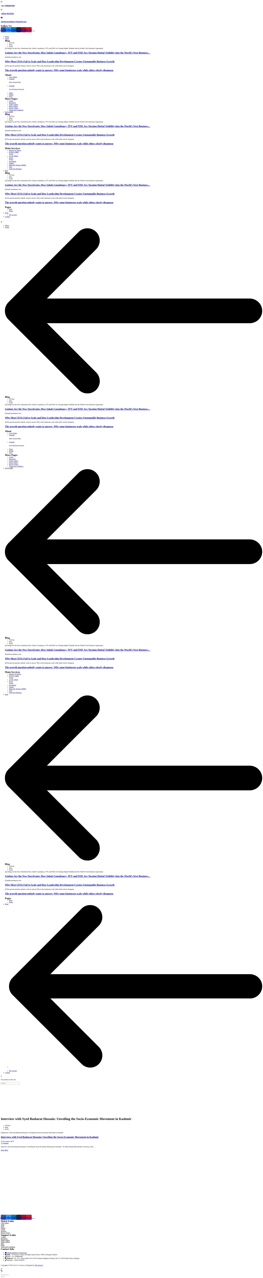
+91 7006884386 (8, 6)
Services (9, 468)
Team (11, 93)
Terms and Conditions (16, 110)
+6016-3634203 (7, 14)
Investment (12, 161)
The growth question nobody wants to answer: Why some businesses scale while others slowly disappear (59, 70)
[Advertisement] (131, 1100)
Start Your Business (15, 169)
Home (7, 225)
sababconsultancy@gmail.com (13, 22)
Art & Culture (13, 156)
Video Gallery (13, 104)
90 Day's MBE (14, 152)
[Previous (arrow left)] (1, 1276)
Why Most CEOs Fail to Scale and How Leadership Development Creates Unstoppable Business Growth (59, 61)
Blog (10, 209)
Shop (6, 904)
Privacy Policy (13, 108)
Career (11, 101)
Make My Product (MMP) (17, 165)
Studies (11, 163)
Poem (11, 211)
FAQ (10, 96)
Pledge (11, 95)
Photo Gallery (13, 106)
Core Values (13, 77)
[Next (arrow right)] (4, 1276)
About (7, 227)
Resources (12, 103)
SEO (10, 167)
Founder (11, 79)
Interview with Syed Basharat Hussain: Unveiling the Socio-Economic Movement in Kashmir (50, 1137)
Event (11, 158)
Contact (7, 1073)
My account (13, 1071)
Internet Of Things (15, 150)
